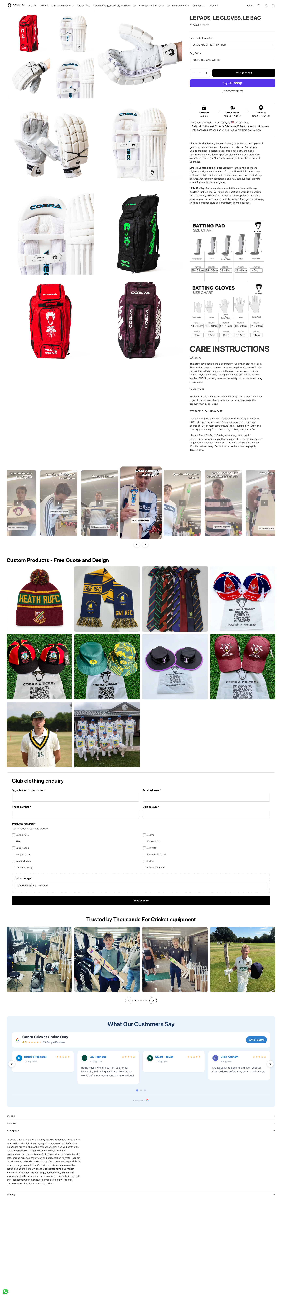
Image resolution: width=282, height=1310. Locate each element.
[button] (58, 503)
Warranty (11, 1194)
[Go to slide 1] (135, 1000)
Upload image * (24, 878)
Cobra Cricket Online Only (45, 1037)
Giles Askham (229, 1056)
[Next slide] (153, 1000)
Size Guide (11, 1123)
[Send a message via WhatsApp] (5, 1291)
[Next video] (145, 544)
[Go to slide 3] (141, 1000)
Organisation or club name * (28, 790)
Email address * (152, 790)
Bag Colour (196, 53)
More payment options (232, 91)
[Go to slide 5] (146, 1000)
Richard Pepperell (35, 1056)
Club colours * (151, 806)
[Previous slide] (129, 1000)
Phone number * (21, 806)
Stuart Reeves (164, 1056)
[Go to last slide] (11, 1063)
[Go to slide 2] (138, 1000)
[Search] (259, 5)
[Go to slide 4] (143, 1000)
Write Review (256, 1039)
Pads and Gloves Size (201, 38)
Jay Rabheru (98, 1056)
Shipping (11, 1116)
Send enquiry (141, 900)
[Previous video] (137, 544)
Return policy (13, 1130)
